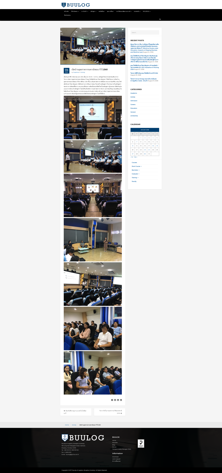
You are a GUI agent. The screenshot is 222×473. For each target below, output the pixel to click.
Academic (134, 93)
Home (67, 425)
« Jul (132, 157)
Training (134, 177)
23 (145, 150)
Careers (133, 104)
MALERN (115, 442)
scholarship (134, 116)
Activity (83, 72)
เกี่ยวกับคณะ (74, 11)
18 (153, 146)
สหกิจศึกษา (102, 11)
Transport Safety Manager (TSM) (121, 449)
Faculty (134, 181)
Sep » (135, 157)
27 (132, 154)
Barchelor (135, 170)
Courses (134, 162)
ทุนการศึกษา (110, 11)
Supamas (76, 72)
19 (157, 146)
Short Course (136, 166)
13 (132, 146)
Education (134, 108)
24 (149, 150)
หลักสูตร (93, 11)
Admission (134, 100)
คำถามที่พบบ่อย (116, 461)
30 (145, 154)
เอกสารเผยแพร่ (116, 459)
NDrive (114, 447)
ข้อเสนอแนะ (67, 15)
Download (115, 456)
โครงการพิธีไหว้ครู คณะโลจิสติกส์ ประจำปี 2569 (144, 73)
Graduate (135, 174)
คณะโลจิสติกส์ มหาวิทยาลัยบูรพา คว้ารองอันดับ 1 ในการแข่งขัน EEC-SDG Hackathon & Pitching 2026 (145, 67)
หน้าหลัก (66, 11)
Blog (113, 445)
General (133, 112)
